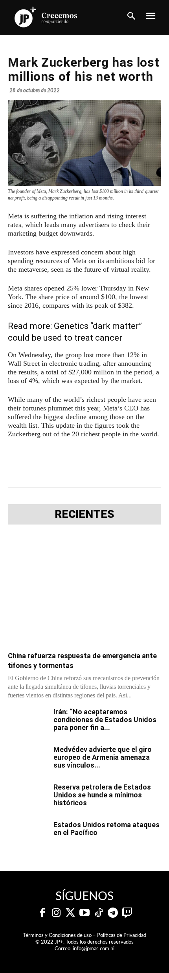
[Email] (131, 471)
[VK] (113, 471)
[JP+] (46, 17)
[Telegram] (76, 471)
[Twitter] (70, 913)
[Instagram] (56, 913)
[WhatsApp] (95, 471)
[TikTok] (99, 913)
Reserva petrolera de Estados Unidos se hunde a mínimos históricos (102, 795)
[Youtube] (84, 913)
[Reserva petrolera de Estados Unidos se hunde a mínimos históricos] (27, 797)
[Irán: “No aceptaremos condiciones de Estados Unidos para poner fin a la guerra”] (27, 721)
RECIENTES (84, 514)
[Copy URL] (149, 471)
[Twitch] (127, 913)
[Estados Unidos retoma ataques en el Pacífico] (27, 834)
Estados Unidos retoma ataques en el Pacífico (106, 829)
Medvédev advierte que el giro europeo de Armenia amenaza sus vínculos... (102, 757)
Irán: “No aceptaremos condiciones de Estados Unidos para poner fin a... (104, 720)
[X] (58, 471)
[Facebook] (40, 471)
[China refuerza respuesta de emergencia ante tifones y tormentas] (84, 590)
